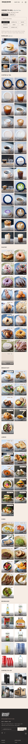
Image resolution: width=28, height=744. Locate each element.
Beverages (5, 27)
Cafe (16, 742)
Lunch (14, 24)
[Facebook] (4, 733)
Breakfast (5, 24)
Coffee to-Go (14, 27)
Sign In (12, 14)
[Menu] (26, 2)
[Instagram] (2, 733)
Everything (5, 22)
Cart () (17, 2)
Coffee (3, 742)
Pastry (22, 22)
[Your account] (22, 2)
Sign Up (5, 14)
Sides (22, 24)
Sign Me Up (22, 729)
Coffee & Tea (14, 22)
